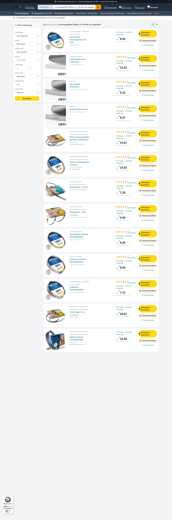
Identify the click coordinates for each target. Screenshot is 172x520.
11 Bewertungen (131, 132)
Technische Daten (149, 41)
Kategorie (18, 32)
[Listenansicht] (157, 24)
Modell (17, 56)
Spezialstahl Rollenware (75, 85)
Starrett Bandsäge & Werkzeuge (112, 13)
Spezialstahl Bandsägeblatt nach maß (78, 39)
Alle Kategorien (22, 13)
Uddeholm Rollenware (79, 109)
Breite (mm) (19, 73)
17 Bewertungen (131, 282)
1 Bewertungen (131, 57)
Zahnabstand (19, 81)
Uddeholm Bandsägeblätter (76, 288)
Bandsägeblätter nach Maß (42, 13)
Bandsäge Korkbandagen (64, 13)
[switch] (7, 511)
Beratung (158, 13)
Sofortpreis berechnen (145, 34)
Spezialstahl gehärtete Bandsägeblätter (79, 235)
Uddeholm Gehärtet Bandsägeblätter (78, 260)
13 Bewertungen (131, 157)
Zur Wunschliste (148, 45)
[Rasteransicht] (153, 24)
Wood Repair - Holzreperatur (87, 13)
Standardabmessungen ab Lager (139, 13)
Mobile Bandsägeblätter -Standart (80, 163)
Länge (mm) (19, 64)
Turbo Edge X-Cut (77, 312)
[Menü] (11, 496)
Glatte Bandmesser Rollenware (78, 60)
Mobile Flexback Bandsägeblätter (76, 338)
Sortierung (19, 89)
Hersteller (19, 48)
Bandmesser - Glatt (78, 212)
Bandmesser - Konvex (79, 187)
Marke (17, 40)
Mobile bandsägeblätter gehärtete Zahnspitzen (79, 138)
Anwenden (27, 98)
